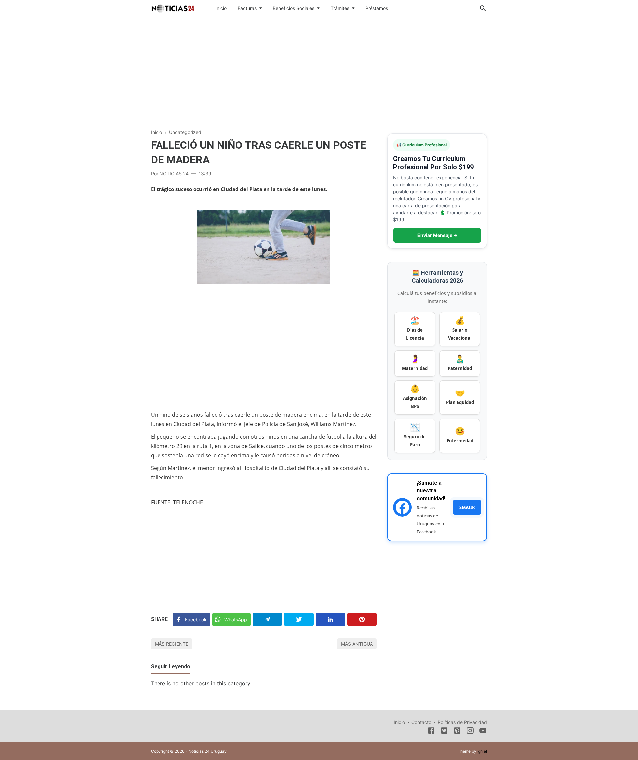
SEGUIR (467, 507)
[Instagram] (470, 731)
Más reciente (171, 644)
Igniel (482, 751)
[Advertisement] (319, 71)
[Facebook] (431, 731)
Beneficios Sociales (293, 8)
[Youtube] (483, 731)
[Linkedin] (330, 619)
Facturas (247, 8)
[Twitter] (299, 619)
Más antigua (357, 644)
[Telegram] (267, 619)
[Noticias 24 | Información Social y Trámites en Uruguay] (173, 7)
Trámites (340, 8)
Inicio (221, 8)
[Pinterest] (362, 619)
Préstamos (376, 8)
